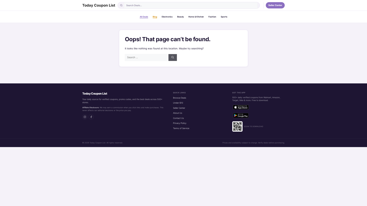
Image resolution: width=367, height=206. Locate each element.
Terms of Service (181, 128)
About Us (177, 113)
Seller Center (275, 5)
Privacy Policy (179, 123)
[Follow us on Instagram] (84, 116)
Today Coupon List (98, 5)
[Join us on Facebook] (91, 116)
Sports (224, 16)
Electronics (167, 16)
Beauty (180, 16)
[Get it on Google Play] (240, 116)
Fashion (212, 16)
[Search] (172, 57)
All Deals (144, 16)
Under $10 (178, 103)
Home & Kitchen (196, 16)
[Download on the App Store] (240, 107)
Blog (155, 16)
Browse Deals (179, 98)
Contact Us (178, 118)
